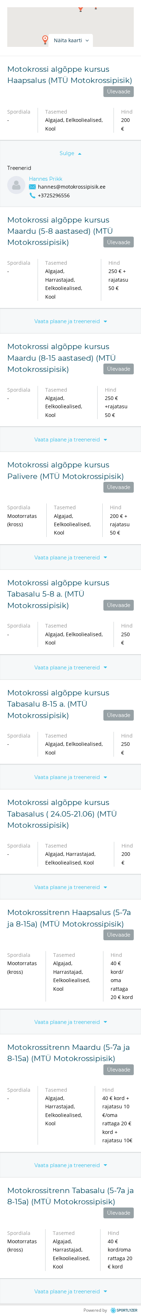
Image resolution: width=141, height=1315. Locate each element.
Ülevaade (118, 91)
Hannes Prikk (45, 179)
